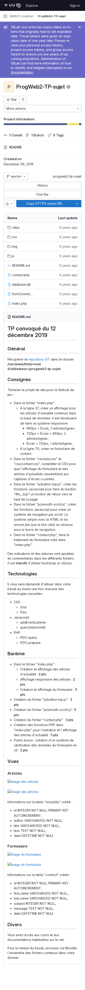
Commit (15, 135)
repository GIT (39, 359)
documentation (22, 72)
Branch (37, 135)
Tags (58, 135)
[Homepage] (12, 5)
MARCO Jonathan (21, 16)
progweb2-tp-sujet (67, 176)
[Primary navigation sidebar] (5, 16)
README (15, 147)
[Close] (79, 27)
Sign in (75, 5)
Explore (32, 5)
